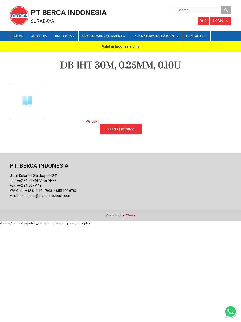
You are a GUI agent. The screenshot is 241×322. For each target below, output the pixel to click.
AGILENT (93, 121)
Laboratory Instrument (154, 36)
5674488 (49, 180)
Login (218, 21)
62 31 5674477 (30, 180)
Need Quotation (121, 129)
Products (63, 36)
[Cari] (226, 10)
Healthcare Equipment (102, 36)
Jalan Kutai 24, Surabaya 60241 (34, 175)
